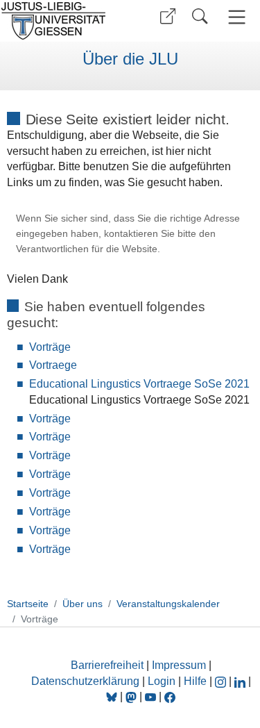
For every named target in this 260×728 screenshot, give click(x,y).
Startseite (28, 603)
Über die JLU (130, 59)
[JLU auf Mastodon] (132, 696)
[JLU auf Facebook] (169, 696)
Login (163, 681)
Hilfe (195, 681)
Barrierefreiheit (107, 665)
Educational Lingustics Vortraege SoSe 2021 (139, 384)
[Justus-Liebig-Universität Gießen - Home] (62, 21)
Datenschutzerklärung (85, 681)
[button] (167, 16)
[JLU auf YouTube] (150, 696)
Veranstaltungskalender (168, 603)
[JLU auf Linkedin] (241, 681)
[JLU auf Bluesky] (113, 696)
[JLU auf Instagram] (222, 681)
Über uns (82, 603)
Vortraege (53, 365)
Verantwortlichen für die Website (86, 249)
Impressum (179, 665)
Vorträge (50, 347)
